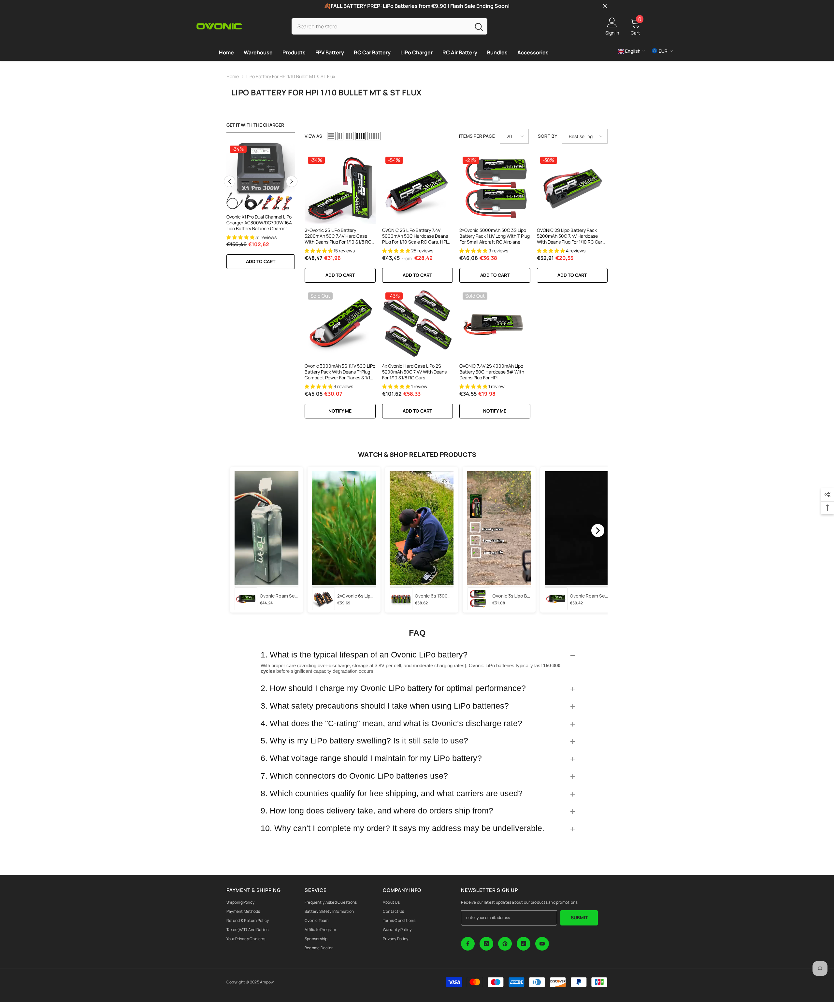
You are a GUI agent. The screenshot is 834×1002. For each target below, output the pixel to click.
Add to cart (260, 261)
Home (232, 76)
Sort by (547, 136)
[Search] (389, 26)
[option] (260, 209)
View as (313, 136)
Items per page (477, 136)
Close (605, 6)
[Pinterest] (505, 944)
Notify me (340, 411)
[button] (229, 181)
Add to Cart (417, 275)
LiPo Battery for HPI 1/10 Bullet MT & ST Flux (290, 76)
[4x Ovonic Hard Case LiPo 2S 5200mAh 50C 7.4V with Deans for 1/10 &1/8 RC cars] (417, 324)
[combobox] (381, 26)
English (632, 51)
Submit (579, 917)
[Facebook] (468, 944)
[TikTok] (523, 944)
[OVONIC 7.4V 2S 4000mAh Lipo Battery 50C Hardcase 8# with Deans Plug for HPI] (494, 324)
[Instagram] (486, 944)
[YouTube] (542, 944)
